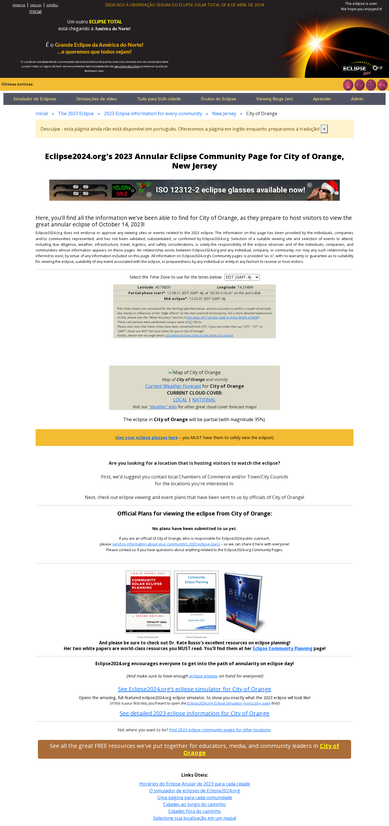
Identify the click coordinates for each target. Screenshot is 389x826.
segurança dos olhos (127, 66)
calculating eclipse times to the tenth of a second (199, 335)
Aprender (322, 99)
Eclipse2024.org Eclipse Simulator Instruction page (228, 703)
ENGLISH (36, 5)
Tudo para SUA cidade (159, 99)
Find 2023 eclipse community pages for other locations (220, 729)
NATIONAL (204, 400)
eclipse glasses (203, 676)
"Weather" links (163, 406)
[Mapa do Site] (370, 84)
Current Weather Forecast (173, 386)
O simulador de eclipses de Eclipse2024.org (194, 791)
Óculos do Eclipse (218, 99)
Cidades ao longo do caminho (194, 804)
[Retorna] (382, 84)
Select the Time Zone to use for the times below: (176, 277)
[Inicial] (348, 84)
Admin (357, 99)
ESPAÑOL (52, 5)
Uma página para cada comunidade (194, 797)
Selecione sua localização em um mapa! (194, 818)
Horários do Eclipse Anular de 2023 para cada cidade (194, 784)
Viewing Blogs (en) (274, 99)
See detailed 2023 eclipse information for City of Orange (194, 713)
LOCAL (180, 400)
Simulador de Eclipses (34, 99)
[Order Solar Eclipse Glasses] (194, 189)
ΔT (190, 322)
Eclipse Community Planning (282, 648)
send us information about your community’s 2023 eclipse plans (166, 544)
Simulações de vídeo (96, 99)
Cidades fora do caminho (194, 811)
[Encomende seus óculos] (359, 84)
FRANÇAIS (19, 5)
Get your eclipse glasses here (147, 437)
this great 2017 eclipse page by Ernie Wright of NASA (222, 317)
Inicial (35, 11)
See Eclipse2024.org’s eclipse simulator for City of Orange (194, 689)
